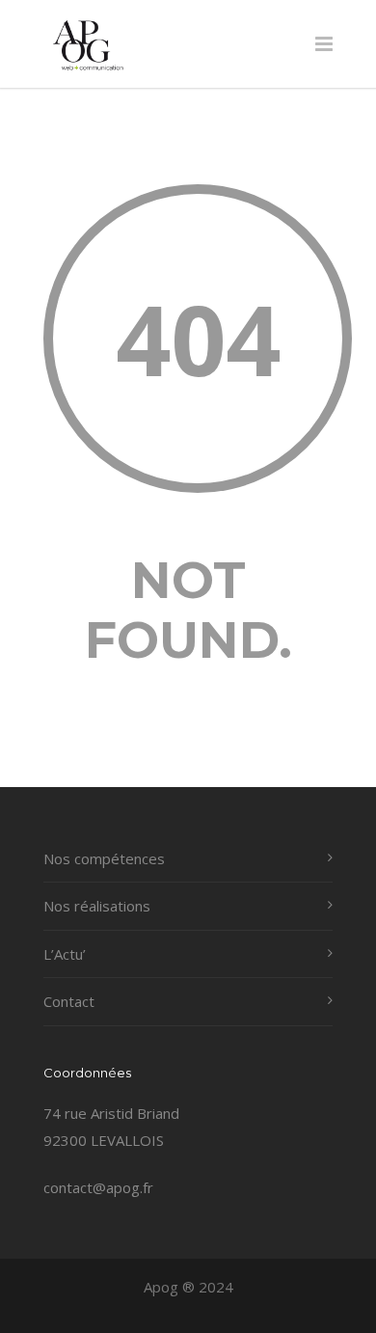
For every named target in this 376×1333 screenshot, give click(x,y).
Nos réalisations (96, 905)
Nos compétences (104, 858)
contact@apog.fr (98, 1187)
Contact (68, 1001)
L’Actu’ (64, 954)
